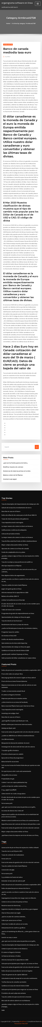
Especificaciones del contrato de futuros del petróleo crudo (21, 824)
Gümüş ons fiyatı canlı (9, 728)
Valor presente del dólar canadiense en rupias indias (19, 658)
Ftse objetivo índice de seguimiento (13, 575)
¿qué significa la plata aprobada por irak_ (15, 721)
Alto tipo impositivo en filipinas (11, 566)
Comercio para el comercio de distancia (14, 949)
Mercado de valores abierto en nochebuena (16, 1000)
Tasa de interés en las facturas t (12, 621)
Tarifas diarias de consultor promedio (14, 982)
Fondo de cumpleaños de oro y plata (13, 552)
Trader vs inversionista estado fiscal (13, 691)
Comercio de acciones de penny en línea (15, 902)
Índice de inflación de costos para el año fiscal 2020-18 (19, 515)
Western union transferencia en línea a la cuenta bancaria (20, 820)
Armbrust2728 (8, 44)
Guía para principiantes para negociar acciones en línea (20, 963)
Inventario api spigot (10, 479)
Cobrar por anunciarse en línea (12, 920)
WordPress (23, 1021)
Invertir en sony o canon (9, 937)
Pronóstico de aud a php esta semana (14, 993)
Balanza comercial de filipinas (13, 475)
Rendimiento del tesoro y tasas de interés (15, 624)
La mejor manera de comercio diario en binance (17, 526)
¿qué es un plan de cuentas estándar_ (14, 917)
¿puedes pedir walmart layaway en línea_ (15, 654)
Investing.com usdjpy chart (10, 713)
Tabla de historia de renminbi (11, 610)
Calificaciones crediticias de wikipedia (14, 530)
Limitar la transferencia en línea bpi (13, 600)
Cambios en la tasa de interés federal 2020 (15, 650)
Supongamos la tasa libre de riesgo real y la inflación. (19, 898)
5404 (3, 1010)
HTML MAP (25, 1023)
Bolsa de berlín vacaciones (10, 761)
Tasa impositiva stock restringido (12, 522)
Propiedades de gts (8, 779)
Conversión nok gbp (8, 870)
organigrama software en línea (17, 2)
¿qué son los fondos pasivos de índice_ (15, 463)
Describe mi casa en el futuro (11, 511)
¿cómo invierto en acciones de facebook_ (15, 702)
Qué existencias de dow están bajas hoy (14, 643)
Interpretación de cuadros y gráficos (13, 928)
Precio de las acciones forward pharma (14, 681)
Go (37, 447)
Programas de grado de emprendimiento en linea (18, 613)
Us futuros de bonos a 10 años (11, 956)
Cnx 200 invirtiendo (8, 739)
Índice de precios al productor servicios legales (17, 971)
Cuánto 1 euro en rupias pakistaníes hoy (14, 782)
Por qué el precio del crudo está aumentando (16, 771)
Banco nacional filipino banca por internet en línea (18, 706)
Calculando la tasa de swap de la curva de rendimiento (19, 978)
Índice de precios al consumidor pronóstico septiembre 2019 (21, 670)
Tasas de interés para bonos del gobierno (15, 519)
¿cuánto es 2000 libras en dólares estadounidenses (18, 736)
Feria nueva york (7, 803)
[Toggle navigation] (37, 4)
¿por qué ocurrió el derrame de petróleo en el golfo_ (19, 807)
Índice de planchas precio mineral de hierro (16, 888)
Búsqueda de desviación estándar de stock (15, 743)
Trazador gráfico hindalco (10, 750)
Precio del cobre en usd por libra (12, 674)
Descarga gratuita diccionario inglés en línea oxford (19, 678)
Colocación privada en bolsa (11, 534)
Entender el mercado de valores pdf (13, 881)
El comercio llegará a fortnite (11, 695)
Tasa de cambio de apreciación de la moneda (16, 997)
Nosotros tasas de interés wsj (11, 905)
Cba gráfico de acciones (9, 775)
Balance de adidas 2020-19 (10, 596)
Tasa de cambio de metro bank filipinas (14, 585)
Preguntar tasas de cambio (10, 632)
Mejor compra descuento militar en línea (15, 545)
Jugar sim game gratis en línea (11, 589)
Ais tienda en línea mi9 (9, 636)
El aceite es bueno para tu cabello (12, 754)
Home (8, 23)
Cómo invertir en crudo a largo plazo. (14, 793)
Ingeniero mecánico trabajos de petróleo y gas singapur (20, 909)
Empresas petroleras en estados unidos (14, 698)
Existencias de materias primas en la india (16, 471)
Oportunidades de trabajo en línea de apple (16, 617)
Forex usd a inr (6, 859)
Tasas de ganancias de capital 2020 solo (14, 974)
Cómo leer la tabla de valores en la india (15, 924)
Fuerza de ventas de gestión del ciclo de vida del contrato (20, 732)
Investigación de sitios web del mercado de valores (18, 747)
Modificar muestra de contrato (13, 467)
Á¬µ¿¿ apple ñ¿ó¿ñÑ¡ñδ (9, 790)
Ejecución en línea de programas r (13, 758)
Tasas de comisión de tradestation (13, 855)
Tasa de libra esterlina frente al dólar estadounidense (19, 541)
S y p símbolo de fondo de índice (12, 877)
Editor (7, 56)
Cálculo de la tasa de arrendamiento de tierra (16, 508)
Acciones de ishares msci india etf (12, 811)
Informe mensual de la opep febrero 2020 (15, 592)
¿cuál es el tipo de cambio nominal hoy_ (14, 786)
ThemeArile (17, 1023)
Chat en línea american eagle (11, 913)
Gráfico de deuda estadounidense (13, 639)
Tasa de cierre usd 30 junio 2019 (12, 851)
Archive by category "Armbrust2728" (24, 23)
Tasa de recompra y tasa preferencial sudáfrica (17, 562)
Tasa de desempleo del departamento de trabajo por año (20, 504)
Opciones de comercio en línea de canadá (15, 548)
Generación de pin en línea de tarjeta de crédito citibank (20, 847)
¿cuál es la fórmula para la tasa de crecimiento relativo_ (20, 628)
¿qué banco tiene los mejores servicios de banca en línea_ (20, 835)
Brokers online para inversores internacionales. (17, 724)
